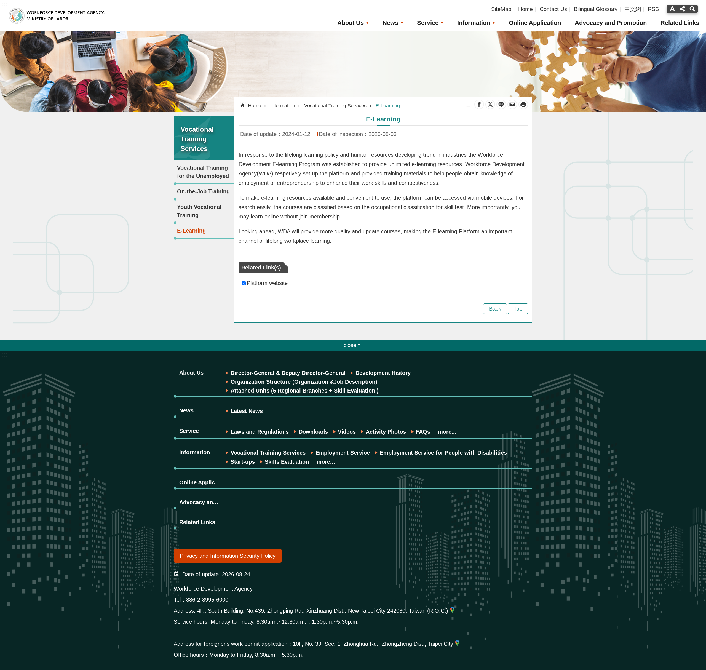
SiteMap (501, 9)
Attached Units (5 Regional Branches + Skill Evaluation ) (305, 391)
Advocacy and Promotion (611, 22)
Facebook (479, 104)
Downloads (313, 432)
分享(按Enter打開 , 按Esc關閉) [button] (682, 9)
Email (512, 104)
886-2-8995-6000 (207, 600)
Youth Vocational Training (199, 211)
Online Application (535, 22)
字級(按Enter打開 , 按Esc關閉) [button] (671, 9)
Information (473, 22)
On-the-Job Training (203, 191)
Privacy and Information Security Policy (228, 556)
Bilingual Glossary (595, 9)
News (390, 22)
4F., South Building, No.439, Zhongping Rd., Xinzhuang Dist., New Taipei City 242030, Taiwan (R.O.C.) (322, 611)
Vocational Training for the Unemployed (203, 172)
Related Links (679, 22)
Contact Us (553, 9)
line (501, 104)
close (350, 345)
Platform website (267, 283)
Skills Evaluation (287, 462)
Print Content (523, 104)
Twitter (490, 104)
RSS (653, 9)
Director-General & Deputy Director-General (288, 373)
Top (518, 309)
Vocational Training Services (335, 105)
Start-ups (243, 462)
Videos (347, 432)
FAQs (423, 432)
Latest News (247, 411)
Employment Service (342, 453)
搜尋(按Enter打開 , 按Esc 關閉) (693, 9)
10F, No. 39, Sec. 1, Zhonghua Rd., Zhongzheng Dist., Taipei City (373, 644)
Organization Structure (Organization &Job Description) (304, 382)
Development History (383, 373)
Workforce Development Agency (56, 16)
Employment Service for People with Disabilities (443, 453)
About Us (350, 22)
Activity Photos (386, 432)
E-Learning (191, 231)
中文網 (632, 9)
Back (495, 309)
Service (427, 22)
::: (178, 115)
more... (447, 432)
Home (525, 9)
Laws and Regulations (260, 432)
